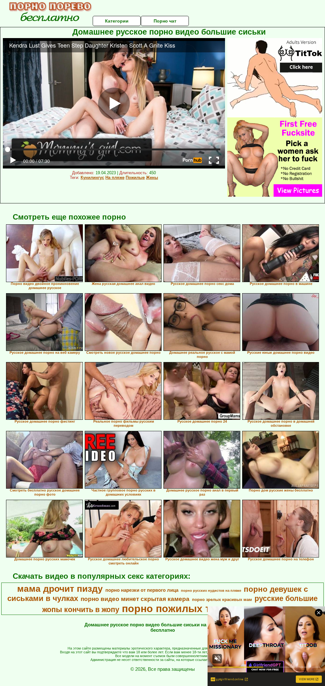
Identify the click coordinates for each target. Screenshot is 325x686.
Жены (152, 177)
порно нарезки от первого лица (141, 590)
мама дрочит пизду (60, 589)
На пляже (114, 177)
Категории (117, 20)
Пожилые (135, 177)
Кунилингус (92, 177)
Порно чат (165, 20)
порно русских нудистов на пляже (211, 590)
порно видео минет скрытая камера (135, 599)
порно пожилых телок (178, 608)
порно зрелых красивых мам (222, 599)
